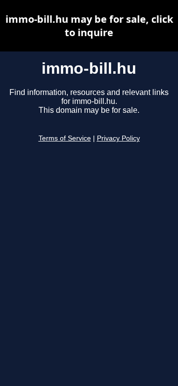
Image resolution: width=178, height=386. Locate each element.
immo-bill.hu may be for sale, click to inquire (89, 25)
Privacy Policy (118, 138)
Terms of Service (65, 138)
